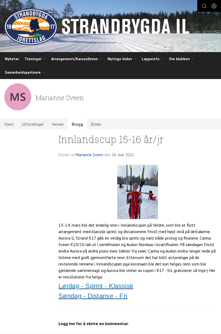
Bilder (96, 124)
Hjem (9, 124)
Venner (58, 124)
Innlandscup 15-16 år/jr (111, 139)
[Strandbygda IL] (110, 26)
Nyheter (12, 58)
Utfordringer (33, 124)
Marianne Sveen (89, 154)
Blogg (77, 124)
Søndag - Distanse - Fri (92, 295)
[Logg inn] (214, 6)
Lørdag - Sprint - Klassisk (95, 285)
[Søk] (204, 6)
